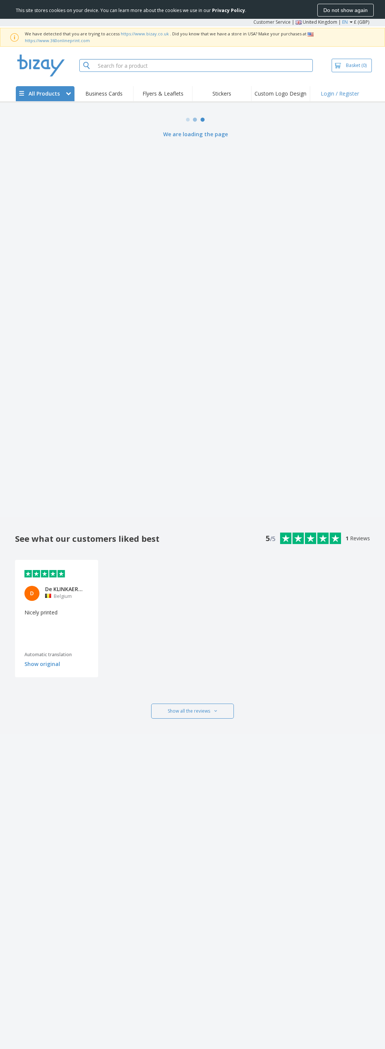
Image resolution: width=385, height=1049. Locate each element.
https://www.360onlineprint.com (57, 40)
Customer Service (272, 22)
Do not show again (345, 10)
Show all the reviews (189, 711)
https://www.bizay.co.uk (145, 33)
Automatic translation (48, 654)
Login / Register (340, 93)
